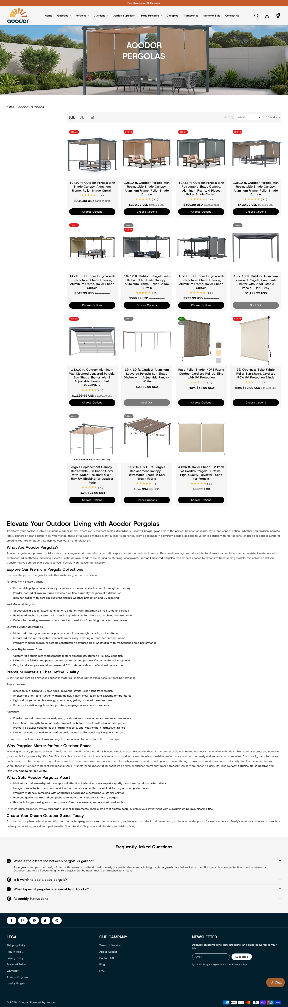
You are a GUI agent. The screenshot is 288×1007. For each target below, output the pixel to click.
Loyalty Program (17, 983)
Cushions (99, 15)
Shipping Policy (16, 945)
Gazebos (62, 15)
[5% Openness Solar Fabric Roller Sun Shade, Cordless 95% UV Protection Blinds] (255, 340)
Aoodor (23, 1002)
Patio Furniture (150, 15)
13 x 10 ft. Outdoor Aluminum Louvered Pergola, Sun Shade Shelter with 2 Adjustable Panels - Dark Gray (256, 282)
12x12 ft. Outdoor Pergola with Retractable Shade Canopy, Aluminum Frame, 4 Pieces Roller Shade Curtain (201, 188)
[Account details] (267, 16)
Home (10, 106)
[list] (92, 117)
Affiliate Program (17, 977)
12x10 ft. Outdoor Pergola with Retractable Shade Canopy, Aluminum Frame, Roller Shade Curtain (147, 188)
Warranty (12, 970)
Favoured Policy (16, 964)
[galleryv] (82, 117)
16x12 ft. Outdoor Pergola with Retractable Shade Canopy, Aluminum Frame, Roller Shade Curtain (147, 282)
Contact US (106, 958)
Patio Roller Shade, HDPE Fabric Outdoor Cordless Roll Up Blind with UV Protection (201, 373)
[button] (64, 16)
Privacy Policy (15, 958)
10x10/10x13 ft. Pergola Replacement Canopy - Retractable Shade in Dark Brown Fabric (147, 473)
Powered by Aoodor (43, 1002)
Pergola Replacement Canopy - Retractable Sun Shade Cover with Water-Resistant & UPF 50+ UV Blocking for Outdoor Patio (92, 475)
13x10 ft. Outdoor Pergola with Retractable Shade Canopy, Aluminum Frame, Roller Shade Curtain (256, 188)
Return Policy (15, 951)
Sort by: (229, 117)
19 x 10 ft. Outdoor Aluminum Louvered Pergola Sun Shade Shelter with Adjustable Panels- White (146, 375)
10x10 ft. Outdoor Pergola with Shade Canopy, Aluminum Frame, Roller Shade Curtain (92, 187)
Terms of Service (110, 945)
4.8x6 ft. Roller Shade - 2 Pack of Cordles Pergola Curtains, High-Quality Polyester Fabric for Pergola (201, 473)
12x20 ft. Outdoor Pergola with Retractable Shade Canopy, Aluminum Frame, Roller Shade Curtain (201, 282)
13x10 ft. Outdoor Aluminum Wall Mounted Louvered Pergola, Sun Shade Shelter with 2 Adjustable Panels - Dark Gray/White (92, 377)
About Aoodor (108, 951)
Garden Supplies (123, 15)
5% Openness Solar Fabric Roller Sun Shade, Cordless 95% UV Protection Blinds (255, 373)
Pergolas (81, 15)
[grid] (72, 117)
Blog (102, 964)
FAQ (101, 970)
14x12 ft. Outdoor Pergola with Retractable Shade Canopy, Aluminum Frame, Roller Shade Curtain (92, 282)
